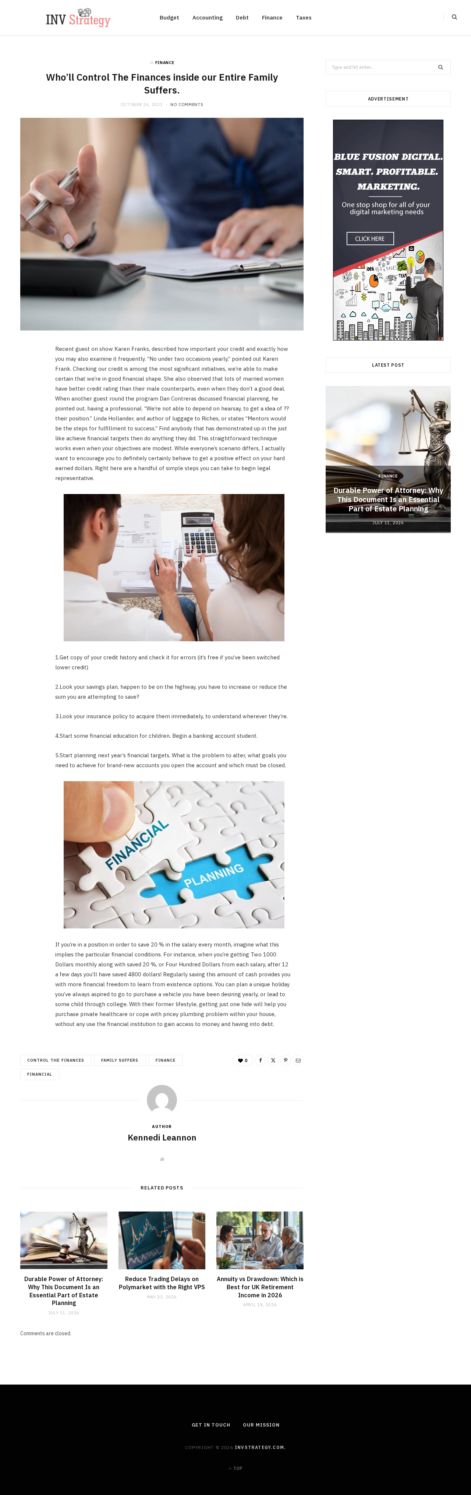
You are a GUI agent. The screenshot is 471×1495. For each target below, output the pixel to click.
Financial (39, 1074)
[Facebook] (29, 373)
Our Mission (261, 1425)
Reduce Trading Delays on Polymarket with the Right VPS (162, 1283)
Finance (272, 17)
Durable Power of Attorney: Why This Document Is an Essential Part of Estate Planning (63, 1291)
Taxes (304, 17)
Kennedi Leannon (162, 1137)
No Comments (186, 104)
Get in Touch (211, 1425)
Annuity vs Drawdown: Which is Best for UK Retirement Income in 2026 (260, 1286)
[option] (388, 459)
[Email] (29, 429)
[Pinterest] (29, 410)
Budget (169, 17)
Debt (242, 17)
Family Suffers (120, 1060)
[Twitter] (29, 392)
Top (237, 1468)
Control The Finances (55, 1060)
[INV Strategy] (78, 17)
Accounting (207, 17)
